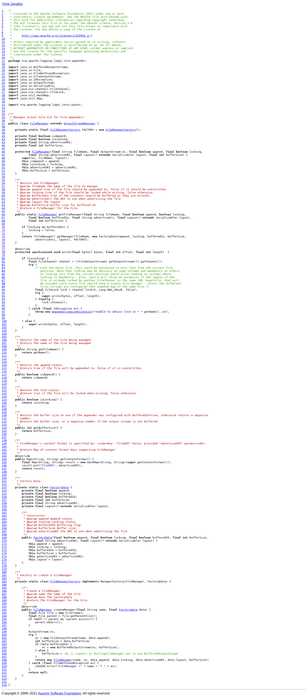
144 (4, 459)
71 (3, 230)
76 (3, 245)
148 (4, 471)
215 (4, 681)
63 (3, 205)
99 (3, 318)
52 (3, 170)
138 (4, 440)
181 (4, 575)
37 (3, 123)
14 (3, 51)
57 (3, 186)
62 (3, 201)
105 (4, 336)
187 (4, 594)
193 (4, 612)
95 (3, 305)
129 (4, 412)
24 (3, 82)
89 (3, 286)
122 (4, 390)
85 (3, 274)
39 (3, 129)
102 (4, 327)
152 (4, 484)
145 (4, 462)
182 (4, 578)
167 (4, 531)
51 (3, 167)
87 (3, 280)
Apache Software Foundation (59, 693)
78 (3, 252)
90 (3, 289)
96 (3, 308)
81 (3, 261)
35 (3, 117)
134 (4, 427)
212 (4, 672)
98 (3, 314)
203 (4, 644)
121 (4, 387)
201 (4, 637)
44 (3, 145)
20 (3, 70)
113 (4, 361)
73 (3, 236)
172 (4, 547)
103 (4, 330)
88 (3, 283)
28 (3, 95)
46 (3, 151)
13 (3, 48)
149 (4, 474)
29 (3, 98)
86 (3, 277)
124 (4, 396)
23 (3, 79)
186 (4, 590)
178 (4, 565)
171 (4, 543)
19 (3, 67)
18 (3, 63)
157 (4, 499)
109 (4, 349)
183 (4, 581)
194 (4, 616)
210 (4, 666)
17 (3, 60)
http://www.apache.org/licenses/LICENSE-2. (56, 35)
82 (3, 264)
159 (4, 506)
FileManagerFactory (65, 129)
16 (3, 57)
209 (4, 663)
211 (4, 669)
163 (4, 518)
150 (4, 478)
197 (4, 625)
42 (3, 139)
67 (3, 217)
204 (4, 647)
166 (4, 528)
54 (3, 176)
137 (4, 437)
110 (4, 352)
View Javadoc (12, 4)
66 (3, 214)
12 (3, 45)
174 (4, 553)
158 (4, 503)
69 (3, 223)
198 (4, 628)
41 (3, 136)
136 (4, 434)
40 (3, 132)
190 (4, 603)
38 (3, 126)
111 (4, 355)
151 (4, 481)
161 (4, 512)
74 (3, 239)
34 (3, 114)
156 (4, 496)
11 (3, 41)
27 (3, 92)
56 (3, 183)
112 (4, 358)
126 (4, 402)
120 (4, 383)
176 (4, 559)
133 (4, 424)
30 (3, 101)
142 (4, 452)
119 (4, 380)
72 (3, 233)
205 (4, 650)
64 (3, 208)
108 (4, 346)
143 (4, 456)
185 (4, 587)
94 (3, 302)
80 (3, 258)
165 (4, 525)
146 (4, 465)
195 (4, 619)
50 (3, 164)
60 (3, 195)
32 (3, 107)
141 (4, 449)
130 (4, 415)
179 (4, 568)
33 (3, 111)
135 (4, 430)
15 (3, 54)
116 (4, 371)
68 (3, 220)
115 (4, 368)
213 (4, 675)
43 (3, 142)
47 (3, 154)
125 (4, 399)
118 (4, 377)
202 (4, 641)
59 (3, 192)
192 (4, 609)
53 (3, 173)
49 (3, 161)
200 (4, 634)
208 (4, 659)
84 (3, 270)
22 (3, 76)
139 (4, 443)
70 (3, 227)
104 (4, 333)
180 (4, 572)
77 (3, 249)
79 (3, 255)
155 (4, 493)
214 (4, 678)
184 (4, 584)
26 (3, 89)
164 (4, 521)
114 (4, 365)
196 (4, 622)
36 (3, 120)
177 (4, 562)
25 (3, 85)
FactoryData (59, 487)
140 (4, 446)
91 (3, 292)
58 (3, 189)
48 (3, 158)
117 (4, 374)
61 (3, 198)
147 (4, 468)
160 (4, 509)
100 (4, 321)
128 (4, 409)
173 (4, 550)
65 (3, 211)
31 (3, 104)
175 (4, 556)
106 (4, 339)
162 (4, 515)
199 (4, 631)
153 (4, 487)
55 (3, 180)
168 (4, 534)
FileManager (39, 123)
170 (4, 540)
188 (4, 597)
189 (4, 600)
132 (4, 421)
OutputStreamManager (80, 123)
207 (4, 656)
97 (3, 311)
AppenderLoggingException (72, 311)
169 (4, 537)
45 (3, 148)
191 (4, 606)
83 (3, 267)
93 (3, 299)
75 (3, 242)
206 (4, 653)
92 (3, 296)
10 (3, 38)
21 (3, 73)
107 (4, 343)
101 (4, 324)
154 (4, 490)
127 (4, 405)
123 (4, 393)
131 (4, 418)
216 (4, 685)
